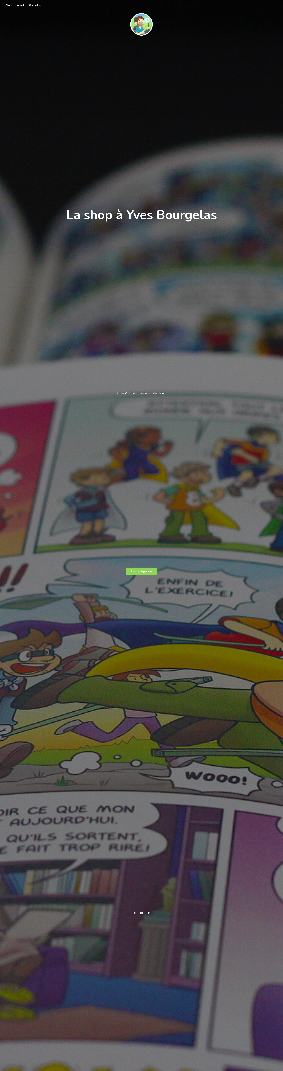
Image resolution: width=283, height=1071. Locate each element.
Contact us (35, 5)
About (20, 5)
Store (9, 5)
